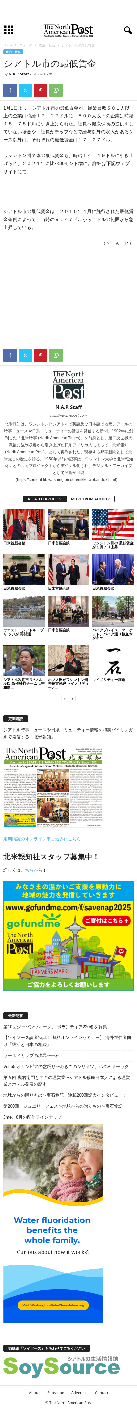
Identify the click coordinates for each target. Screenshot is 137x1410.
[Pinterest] (40, 90)
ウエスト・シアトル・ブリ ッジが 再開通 (23, 631)
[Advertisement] (68, 11)
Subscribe (55, 1392)
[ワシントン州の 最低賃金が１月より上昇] (113, 524)
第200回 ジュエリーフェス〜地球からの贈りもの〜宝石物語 (63, 1106)
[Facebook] (10, 90)
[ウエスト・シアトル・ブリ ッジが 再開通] (24, 611)
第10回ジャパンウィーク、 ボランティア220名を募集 (55, 1026)
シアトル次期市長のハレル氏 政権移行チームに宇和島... (24, 683)
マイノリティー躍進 (108, 679)
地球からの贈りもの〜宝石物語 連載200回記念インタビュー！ (65, 1095)
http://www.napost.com (68, 415)
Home (8, 45)
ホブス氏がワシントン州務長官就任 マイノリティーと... (68, 683)
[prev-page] (64, 698)
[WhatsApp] (56, 90)
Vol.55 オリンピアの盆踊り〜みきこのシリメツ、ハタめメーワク (66, 1066)
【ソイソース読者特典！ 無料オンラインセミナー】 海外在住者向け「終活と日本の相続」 (67, 1041)
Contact (101, 1392)
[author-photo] (68, 385)
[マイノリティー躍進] (113, 660)
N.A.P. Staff (19, 73)
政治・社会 (47, 45)
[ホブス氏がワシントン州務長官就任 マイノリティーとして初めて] (68, 660)
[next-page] (72, 698)
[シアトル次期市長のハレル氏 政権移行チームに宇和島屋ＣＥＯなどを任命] (24, 660)
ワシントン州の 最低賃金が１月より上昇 (113, 544)
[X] (25, 90)
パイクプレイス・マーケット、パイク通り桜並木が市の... (112, 633)
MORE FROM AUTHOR (90, 498)
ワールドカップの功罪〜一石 (31, 1055)
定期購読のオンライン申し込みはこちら (42, 838)
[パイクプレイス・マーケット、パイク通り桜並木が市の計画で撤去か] (113, 611)
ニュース (25, 45)
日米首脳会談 (14, 542)
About (34, 1392)
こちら (27, 870)
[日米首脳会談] (24, 524)
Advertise (79, 1392)
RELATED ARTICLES (44, 498)
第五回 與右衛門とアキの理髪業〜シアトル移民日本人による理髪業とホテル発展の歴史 (66, 1081)
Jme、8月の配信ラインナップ (32, 1117)
